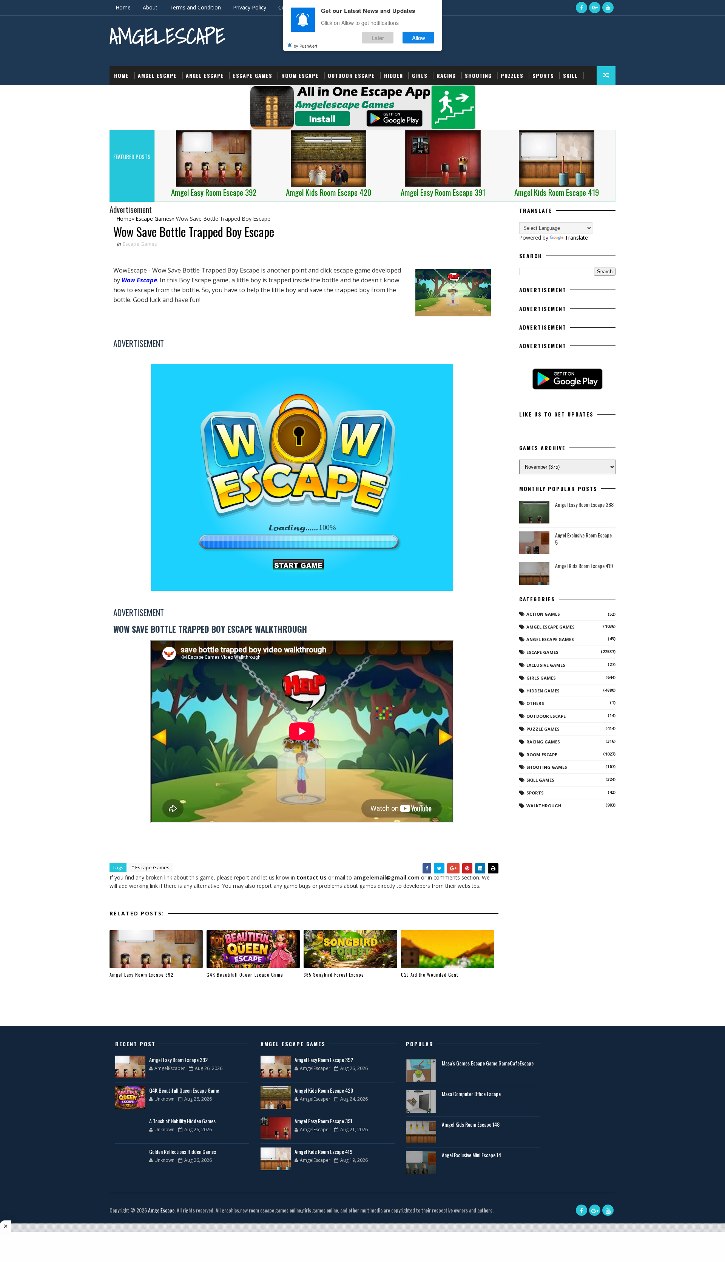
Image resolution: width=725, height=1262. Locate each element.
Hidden (393, 75)
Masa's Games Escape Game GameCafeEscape (488, 1063)
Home (123, 7)
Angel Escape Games (550, 639)
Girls (419, 75)
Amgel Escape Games (550, 627)
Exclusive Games (545, 665)
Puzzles (512, 75)
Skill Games (540, 780)
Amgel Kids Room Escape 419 (584, 566)
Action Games (543, 614)
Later (378, 37)
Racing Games (543, 742)
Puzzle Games (543, 729)
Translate (576, 237)
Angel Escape (205, 75)
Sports (543, 75)
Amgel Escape (157, 75)
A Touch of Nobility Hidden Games (182, 1121)
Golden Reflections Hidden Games (182, 1151)
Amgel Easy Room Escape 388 (584, 504)
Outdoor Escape (351, 75)
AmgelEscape (167, 36)
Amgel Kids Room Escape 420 (324, 1090)
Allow (418, 37)
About (150, 7)
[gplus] (594, 7)
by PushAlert (305, 45)
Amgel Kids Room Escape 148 (471, 1124)
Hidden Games (543, 691)
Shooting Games (546, 767)
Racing (446, 75)
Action (123, 94)
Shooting (478, 75)
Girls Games (541, 678)
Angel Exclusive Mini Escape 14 (471, 1155)
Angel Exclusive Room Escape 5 (583, 539)
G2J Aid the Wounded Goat (429, 974)
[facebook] (581, 7)
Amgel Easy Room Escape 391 (323, 1121)
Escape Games (252, 75)
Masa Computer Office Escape (471, 1094)
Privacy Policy (249, 7)
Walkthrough (543, 805)
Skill (570, 75)
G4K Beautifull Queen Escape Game (245, 974)
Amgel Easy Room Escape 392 (142, 974)
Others (535, 703)
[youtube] (608, 7)
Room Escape (300, 75)
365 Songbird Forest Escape (334, 974)
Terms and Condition (195, 7)
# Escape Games (150, 867)
